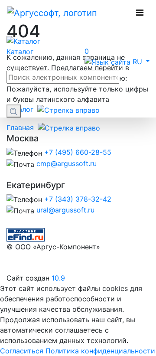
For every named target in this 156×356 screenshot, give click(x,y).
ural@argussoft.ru (65, 210)
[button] (117, 61)
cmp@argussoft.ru (66, 163)
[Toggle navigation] (139, 12)
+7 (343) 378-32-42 (77, 199)
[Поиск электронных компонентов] (25, 234)
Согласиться (21, 350)
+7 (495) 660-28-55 (77, 152)
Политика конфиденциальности (100, 350)
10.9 (58, 278)
